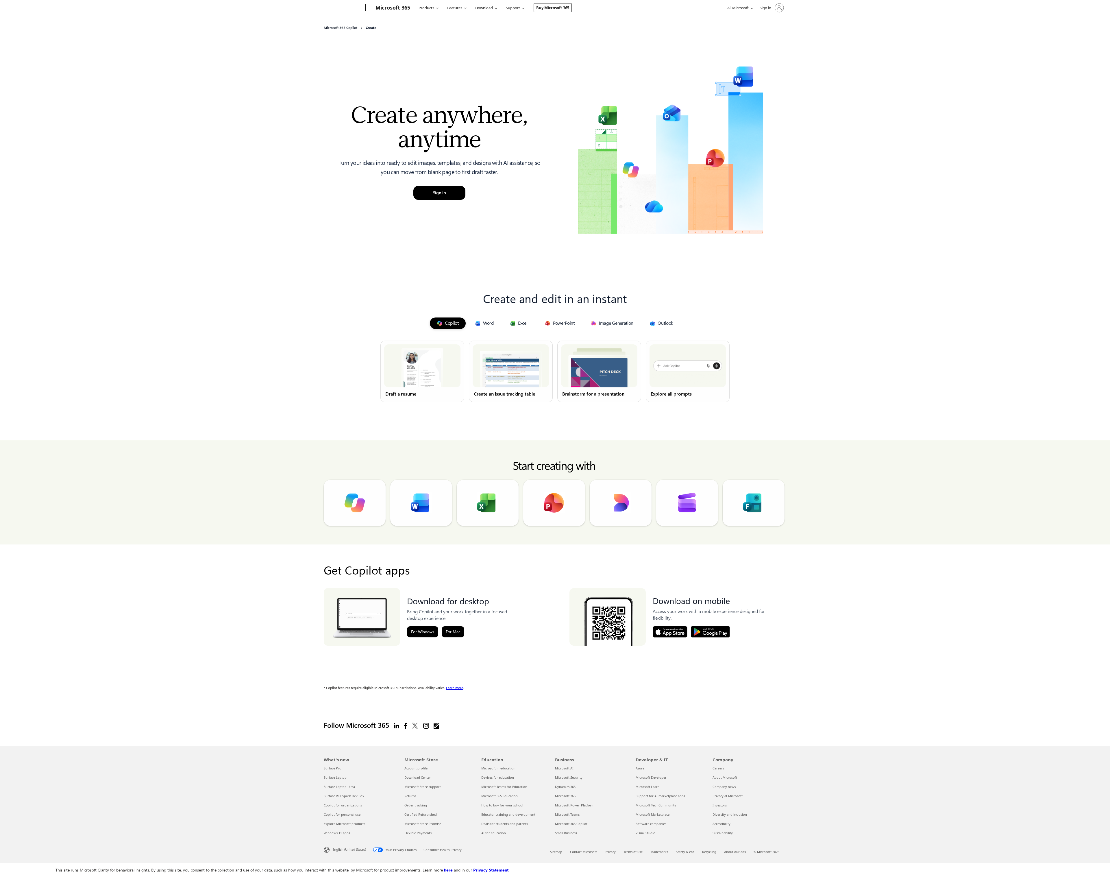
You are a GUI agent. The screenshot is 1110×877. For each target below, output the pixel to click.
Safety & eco (685, 852)
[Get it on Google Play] (710, 632)
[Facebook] (405, 725)
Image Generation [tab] (616, 323)
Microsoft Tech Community (656, 805)
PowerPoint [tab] (564, 323)
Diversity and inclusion (730, 814)
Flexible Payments (418, 833)
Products (426, 7)
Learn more (454, 688)
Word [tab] (488, 323)
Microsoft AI (564, 768)
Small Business (566, 833)
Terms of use (633, 852)
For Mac (453, 631)
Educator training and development (508, 814)
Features (454, 7)
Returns (410, 796)
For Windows (422, 631)
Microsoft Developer (651, 777)
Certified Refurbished (420, 814)
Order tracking (415, 805)
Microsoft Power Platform (574, 805)
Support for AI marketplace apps (660, 796)
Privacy (610, 852)
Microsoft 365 (565, 796)
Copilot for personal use (342, 814)
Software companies (651, 823)
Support (513, 7)
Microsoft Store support (422, 786)
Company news (724, 786)
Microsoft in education (498, 768)
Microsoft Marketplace (652, 814)
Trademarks (659, 852)
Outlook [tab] (665, 323)
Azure (640, 768)
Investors (720, 805)
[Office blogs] (436, 725)
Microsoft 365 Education (499, 796)
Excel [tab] (523, 323)
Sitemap (556, 852)
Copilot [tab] (452, 323)
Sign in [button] (439, 192)
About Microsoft (725, 777)
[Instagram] (426, 725)
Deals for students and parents (504, 823)
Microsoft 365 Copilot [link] (340, 28)
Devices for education (497, 777)
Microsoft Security (568, 777)
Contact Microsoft (583, 852)
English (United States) (349, 849)
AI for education (493, 833)
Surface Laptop (335, 777)
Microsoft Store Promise (422, 823)
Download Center (417, 777)
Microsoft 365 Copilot (571, 823)
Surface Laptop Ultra (339, 786)
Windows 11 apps (337, 833)
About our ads (735, 852)
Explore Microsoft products (344, 823)
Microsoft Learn (648, 786)
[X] (415, 725)
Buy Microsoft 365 (552, 7)
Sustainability (723, 833)
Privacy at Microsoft (728, 796)
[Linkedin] (396, 725)
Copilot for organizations (343, 805)
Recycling (709, 852)
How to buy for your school (502, 805)
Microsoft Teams (567, 814)
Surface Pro (332, 768)
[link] (422, 371)
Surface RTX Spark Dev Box (344, 796)
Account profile (416, 768)
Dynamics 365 (565, 786)
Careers (718, 768)
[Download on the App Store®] (670, 632)
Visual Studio (645, 833)
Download (484, 7)
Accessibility (721, 823)
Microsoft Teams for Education (504, 786)
